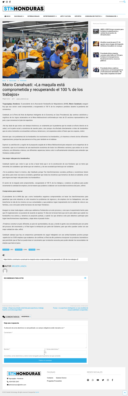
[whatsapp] (93, 380)
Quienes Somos (61, 378)
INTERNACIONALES (33, 16)
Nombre (7, 349)
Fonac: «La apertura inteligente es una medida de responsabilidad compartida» (70, 309)
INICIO (8, 16)
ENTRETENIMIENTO (49, 16)
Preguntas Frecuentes (54, 381)
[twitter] (3, 2)
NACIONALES (18, 16)
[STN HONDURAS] (23, 10)
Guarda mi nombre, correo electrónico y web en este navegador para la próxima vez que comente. (32, 353)
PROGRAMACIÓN (111, 16)
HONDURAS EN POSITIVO (93, 16)
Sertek (37, 392)
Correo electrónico (52, 349)
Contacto (50, 378)
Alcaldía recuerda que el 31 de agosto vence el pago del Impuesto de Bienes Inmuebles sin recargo (111, 44)
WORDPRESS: (26, 316)
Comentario (8, 332)
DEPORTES (78, 16)
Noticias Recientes (100, 23)
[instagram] (7, 2)
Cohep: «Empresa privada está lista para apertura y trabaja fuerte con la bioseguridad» (23, 309)
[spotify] (88, 380)
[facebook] (10, 2)
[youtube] (98, 380)
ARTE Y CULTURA (65, 16)
